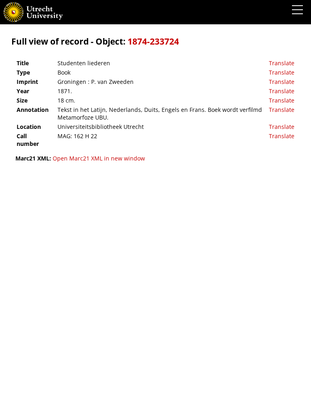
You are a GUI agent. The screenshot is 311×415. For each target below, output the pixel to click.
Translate (281, 63)
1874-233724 (153, 41)
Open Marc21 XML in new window (99, 158)
